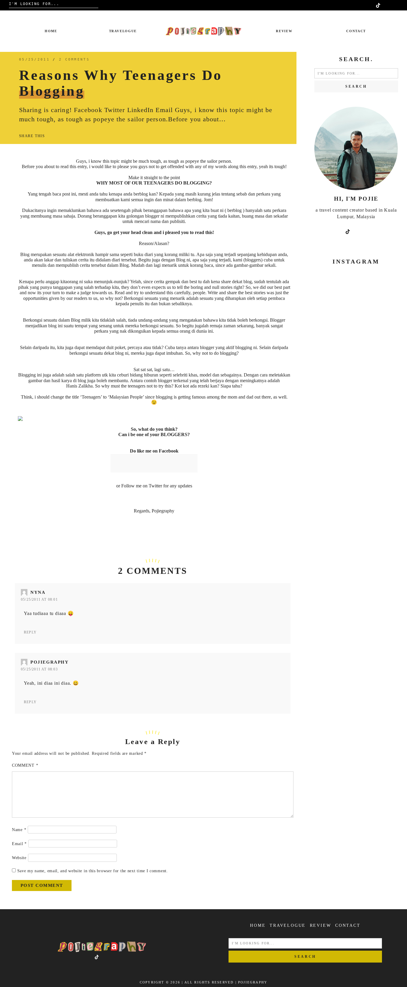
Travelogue (123, 31)
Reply (30, 632)
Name (19, 830)
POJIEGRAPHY (252, 982)
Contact (356, 31)
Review (284, 31)
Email (19, 844)
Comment (25, 765)
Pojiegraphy (49, 662)
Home (51, 31)
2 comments (74, 59)
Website (19, 858)
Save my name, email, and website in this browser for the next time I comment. (92, 871)
